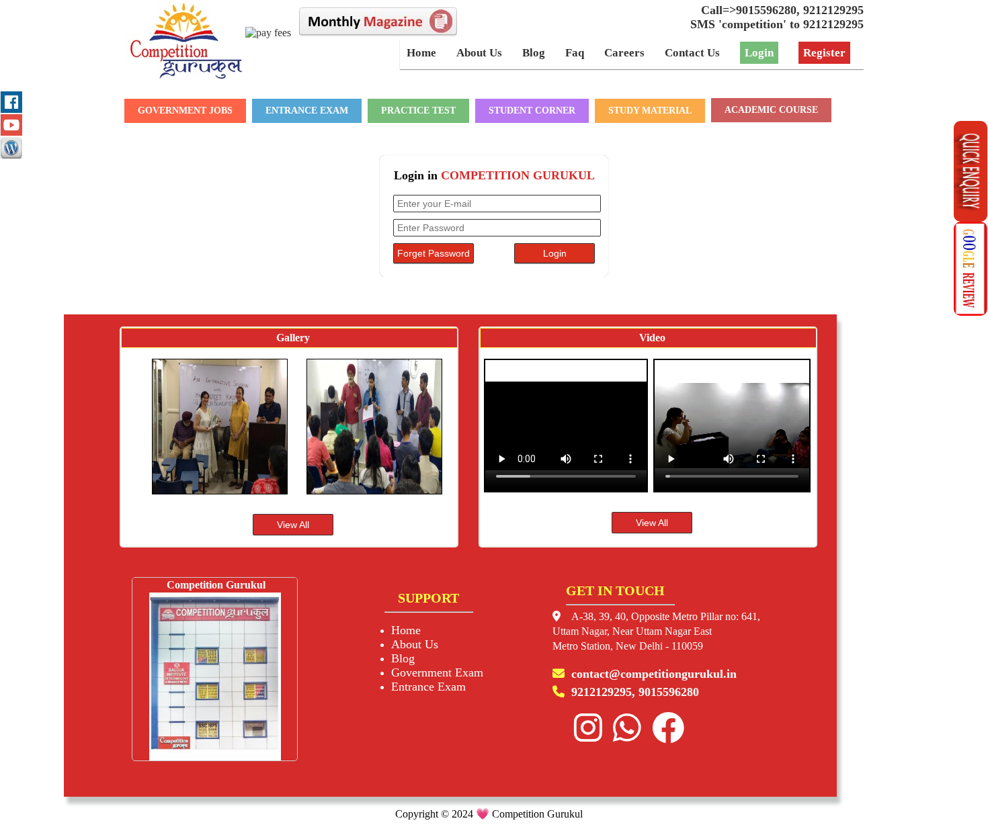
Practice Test (418, 110)
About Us (479, 52)
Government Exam (437, 672)
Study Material (650, 110)
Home (421, 52)
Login (759, 52)
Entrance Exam (428, 686)
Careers (624, 52)
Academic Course (771, 110)
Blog (533, 52)
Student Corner (532, 110)
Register (824, 52)
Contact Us (692, 52)
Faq (574, 52)
